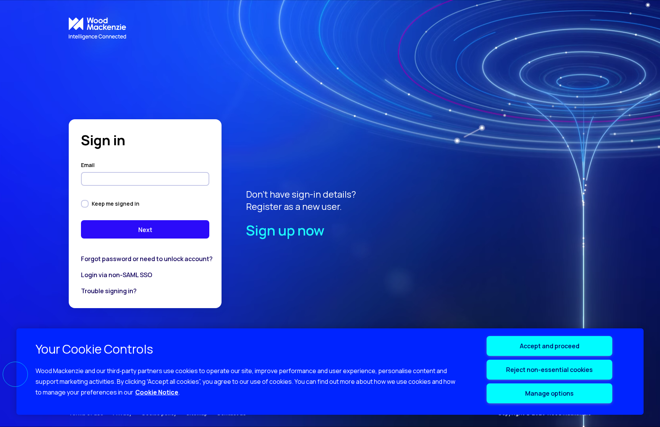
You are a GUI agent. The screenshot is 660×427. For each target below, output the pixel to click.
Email (88, 165)
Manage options (549, 393)
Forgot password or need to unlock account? (147, 259)
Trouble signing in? (109, 291)
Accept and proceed (549, 346)
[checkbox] (85, 204)
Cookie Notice (156, 392)
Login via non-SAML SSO (116, 275)
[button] (15, 374)
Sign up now (285, 230)
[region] (330, 371)
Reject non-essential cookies (549, 369)
